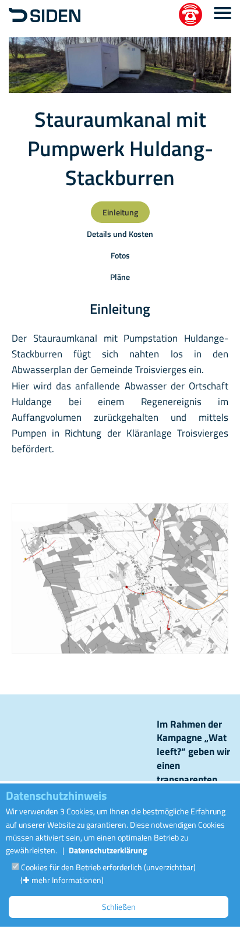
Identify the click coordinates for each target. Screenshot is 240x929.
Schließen (119, 906)
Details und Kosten (120, 234)
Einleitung (120, 212)
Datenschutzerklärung (108, 850)
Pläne (120, 277)
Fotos (120, 255)
